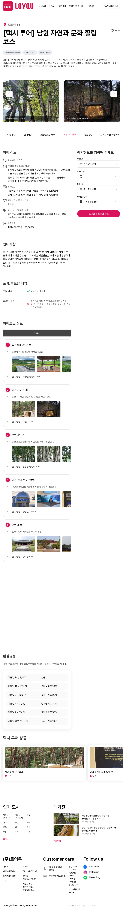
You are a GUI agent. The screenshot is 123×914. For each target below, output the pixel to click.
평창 (28, 827)
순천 (16, 832)
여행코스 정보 (70, 134)
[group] (44, 763)
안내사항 (28, 134)
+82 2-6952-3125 (56, 868)
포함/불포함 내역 (47, 134)
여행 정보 (11, 134)
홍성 (28, 822)
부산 (28, 814)
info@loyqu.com (57, 875)
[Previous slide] (9, 94)
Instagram (94, 872)
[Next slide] (113, 94)
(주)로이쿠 (12, 858)
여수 (5, 822)
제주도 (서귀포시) (19, 816)
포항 (5, 832)
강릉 (5, 827)
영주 (16, 822)
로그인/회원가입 (110, 6)
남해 (28, 832)
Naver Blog (94, 877)
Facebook (94, 866)
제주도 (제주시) (6, 816)
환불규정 (88, 134)
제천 (16, 827)
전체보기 (57, 841)
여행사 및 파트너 (76, 6)
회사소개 (62, 6)
